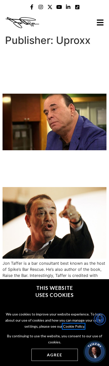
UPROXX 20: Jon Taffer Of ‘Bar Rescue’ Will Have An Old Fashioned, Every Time (54, 168)
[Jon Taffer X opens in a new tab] (50, 7)
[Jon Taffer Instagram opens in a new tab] (40, 7)
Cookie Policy (73, 326)
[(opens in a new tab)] (54, 148)
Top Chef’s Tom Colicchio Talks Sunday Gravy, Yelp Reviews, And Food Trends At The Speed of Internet (53, 69)
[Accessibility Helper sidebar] (100, 319)
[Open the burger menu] (100, 22)
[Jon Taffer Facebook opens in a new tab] (31, 7)
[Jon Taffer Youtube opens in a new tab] (59, 7)
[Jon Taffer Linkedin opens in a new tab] (68, 7)
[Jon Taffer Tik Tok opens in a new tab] (77, 7)
